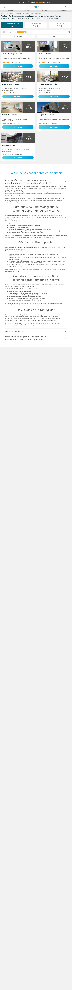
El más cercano (60, 25)
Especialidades (9, 10)
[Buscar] (65, 7)
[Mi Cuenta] (5, 7)
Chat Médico (44, 10)
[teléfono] (13, 7)
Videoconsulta (27, 10)
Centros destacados (12, 24)
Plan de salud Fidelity (63, 10)
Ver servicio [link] (18, 66)
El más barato (36, 25)
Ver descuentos (15, 32)
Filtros (55, 36)
